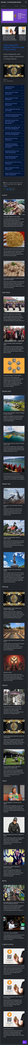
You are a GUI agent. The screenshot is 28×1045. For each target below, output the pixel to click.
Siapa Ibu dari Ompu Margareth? (11, 104)
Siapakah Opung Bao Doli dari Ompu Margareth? (12, 128)
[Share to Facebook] (7, 189)
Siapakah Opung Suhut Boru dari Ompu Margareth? (12, 121)
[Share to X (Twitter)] (11, 189)
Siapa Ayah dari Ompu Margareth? (11, 98)
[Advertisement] (7, 16)
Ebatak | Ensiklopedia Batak (11, 2)
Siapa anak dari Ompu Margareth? (11, 93)
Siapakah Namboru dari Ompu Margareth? (12, 151)
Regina (5, 186)
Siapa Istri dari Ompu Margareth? (11, 139)
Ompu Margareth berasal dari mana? (12, 109)
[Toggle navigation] (26, 2)
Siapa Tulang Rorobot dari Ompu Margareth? (12, 174)
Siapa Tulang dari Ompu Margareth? (12, 168)
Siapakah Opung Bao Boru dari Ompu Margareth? (13, 133)
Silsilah (10, 6)
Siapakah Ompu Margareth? (9, 87)
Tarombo (3, 6)
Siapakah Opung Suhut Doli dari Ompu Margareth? (13, 115)
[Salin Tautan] (13, 189)
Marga (16, 6)
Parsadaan (23, 6)
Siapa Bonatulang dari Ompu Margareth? (11, 157)
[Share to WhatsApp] (5, 189)
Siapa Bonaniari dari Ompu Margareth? (13, 162)
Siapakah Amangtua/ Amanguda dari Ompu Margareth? (11, 145)
